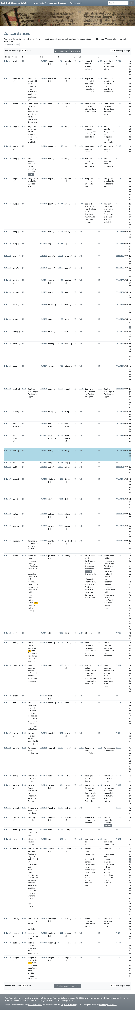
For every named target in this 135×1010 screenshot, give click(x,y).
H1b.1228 (7, 499)
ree (130, 492)
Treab (30, 808)
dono (112, 555)
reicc (29, 736)
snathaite (31, 548)
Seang (106, 178)
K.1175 (60, 78)
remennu (34, 587)
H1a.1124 (43, 319)
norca (106, 921)
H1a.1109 (43, 61)
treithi (106, 605)
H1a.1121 (43, 280)
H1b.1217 (7, 331)
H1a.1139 (43, 541)
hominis (31, 670)
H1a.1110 (43, 78)
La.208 (81, 642)
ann (130, 297)
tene (30, 820)
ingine (33, 854)
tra (37, 584)
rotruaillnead (109, 854)
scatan (16, 526)
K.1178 (60, 146)
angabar (31, 161)
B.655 (24, 703)
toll (130, 548)
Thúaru (92, 796)
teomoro (88, 859)
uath (131, 616)
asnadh (107, 869)
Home (35, 3)
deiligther (108, 582)
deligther (31, 584)
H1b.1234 (7, 642)
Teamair (107, 849)
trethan (31, 600)
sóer (87, 206)
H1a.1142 (43, 642)
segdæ (15, 61)
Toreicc (31, 733)
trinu (93, 798)
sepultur (31, 81)
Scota (30, 391)
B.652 (24, 642)
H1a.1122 (43, 292)
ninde (34, 710)
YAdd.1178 (120, 292)
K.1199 (60, 467)
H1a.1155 (43, 918)
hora (35, 832)
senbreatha (108, 166)
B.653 (24, 665)
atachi (34, 729)
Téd (29, 839)
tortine (31, 658)
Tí (86, 633)
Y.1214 (118, 933)
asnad (87, 869)
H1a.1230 (43, 696)
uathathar (32, 574)
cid (34, 106)
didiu (94, 574)
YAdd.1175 (120, 256)
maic (30, 859)
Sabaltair (32, 78)
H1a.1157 (43, 943)
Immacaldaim (90, 793)
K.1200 (60, 479)
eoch (35, 114)
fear (105, 139)
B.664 (24, 839)
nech (131, 484)
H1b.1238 (7, 733)
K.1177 (60, 126)
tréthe (30, 608)
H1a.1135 (43, 479)
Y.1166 (118, 78)
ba (37, 877)
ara (112, 66)
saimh (15, 103)
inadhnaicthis (109, 91)
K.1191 (60, 343)
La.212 (81, 748)
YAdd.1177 (120, 280)
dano (93, 555)
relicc (30, 89)
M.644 (100, 555)
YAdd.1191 (120, 479)
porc (87, 750)
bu (32, 122)
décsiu (30, 883)
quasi (34, 748)
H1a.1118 (43, 244)
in (85, 796)
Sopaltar (107, 78)
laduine (31, 676)
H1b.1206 (7, 158)
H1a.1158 (43, 957)
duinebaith (32, 91)
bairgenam (108, 656)
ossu (87, 137)
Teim (30, 918)
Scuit (30, 389)
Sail (130, 467)
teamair (107, 877)
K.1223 (60, 957)
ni (85, 673)
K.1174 (60, 61)
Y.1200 (118, 642)
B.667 (24, 933)
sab (14, 231)
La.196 (81, 178)
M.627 (100, 389)
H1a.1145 (43, 703)
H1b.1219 (7, 366)
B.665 (24, 849)
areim (92, 584)
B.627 (24, 541)
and (29, 867)
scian (50, 366)
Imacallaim (32, 796)
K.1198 (60, 463)
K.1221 (60, 933)
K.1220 (60, 918)
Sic (130, 499)
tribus (33, 813)
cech (93, 103)
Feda (91, 184)
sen (14, 158)
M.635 (100, 103)
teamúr (31, 875)
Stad (131, 319)
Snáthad (31, 541)
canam (30, 726)
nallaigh (109, 142)
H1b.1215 (7, 304)
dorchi (30, 929)
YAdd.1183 (120, 366)
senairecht (32, 171)
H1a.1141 (43, 633)
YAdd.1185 (120, 411)
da (90, 109)
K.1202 (60, 514)
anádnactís (32, 97)
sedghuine (108, 137)
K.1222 (60, 943)
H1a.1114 (43, 158)
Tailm (30, 943)
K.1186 (60, 280)
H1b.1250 (7, 957)
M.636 (100, 126)
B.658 (24, 748)
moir (105, 186)
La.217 (81, 849)
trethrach (107, 801)
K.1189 (60, 319)
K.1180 (60, 178)
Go (132, 3)
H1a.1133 (43, 463)
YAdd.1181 (120, 331)
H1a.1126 (43, 343)
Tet (86, 839)
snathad (16, 541)
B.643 (24, 126)
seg (14, 126)
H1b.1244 (7, 829)
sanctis (106, 151)
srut (66, 304)
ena (130, 531)
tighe (131, 914)
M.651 (100, 849)
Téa (29, 854)
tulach (107, 574)
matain (34, 978)
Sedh (106, 126)
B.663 (24, 829)
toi (29, 743)
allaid (87, 129)
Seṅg (87, 178)
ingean (111, 391)
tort (15, 642)
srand (15, 292)
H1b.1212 (7, 268)
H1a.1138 (43, 526)
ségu (30, 139)
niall (29, 950)
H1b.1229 (7, 514)
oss (34, 126)
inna (86, 576)
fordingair (32, 561)
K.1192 (60, 366)
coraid (106, 106)
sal (14, 463)
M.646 (100, 748)
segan (50, 178)
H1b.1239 (7, 748)
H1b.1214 (7, 292)
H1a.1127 (43, 366)
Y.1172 (118, 204)
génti (30, 99)
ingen (35, 391)
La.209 (81, 665)
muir (35, 568)
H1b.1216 (7, 319)
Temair (31, 849)
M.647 (100, 776)
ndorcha (88, 921)
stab (50, 331)
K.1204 (60, 541)
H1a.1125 (43, 331)
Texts (41, 3)
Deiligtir (88, 574)
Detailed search (75, 3)
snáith (30, 546)
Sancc (106, 146)
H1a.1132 (43, 450)
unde (92, 129)
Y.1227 (118, 748)
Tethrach (31, 801)
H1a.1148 (43, 776)
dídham (31, 119)
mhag (30, 885)
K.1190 (60, 331)
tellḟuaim (31, 945)
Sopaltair (89, 78)
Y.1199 (118, 633)
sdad (67, 319)
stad (15, 319)
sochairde (108, 222)
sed (130, 546)
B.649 (24, 158)
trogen (16, 957)
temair (30, 890)
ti (13, 633)
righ (112, 394)
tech (36, 885)
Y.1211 (118, 839)
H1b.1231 (7, 541)
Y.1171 (118, 178)
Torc (30, 748)
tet (14, 839)
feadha (110, 184)
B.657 (24, 733)
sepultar (107, 81)
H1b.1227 (7, 479)
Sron (131, 268)
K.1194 (60, 411)
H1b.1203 (7, 103)
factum (31, 653)
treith (106, 592)
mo (130, 771)
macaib (107, 219)
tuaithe (107, 880)
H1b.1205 (7, 146)
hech (94, 111)
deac (111, 872)
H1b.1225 (7, 463)
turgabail (34, 965)
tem (66, 918)
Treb (131, 808)
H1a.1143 (43, 665)
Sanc (87, 146)
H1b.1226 (7, 467)
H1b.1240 (7, 776)
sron (15, 268)
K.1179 (60, 158)
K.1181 (60, 204)
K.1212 (60, 748)
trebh (15, 808)
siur (14, 450)
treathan (107, 597)
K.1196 (60, 436)
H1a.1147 (43, 748)
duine (94, 109)
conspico (107, 862)
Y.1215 (118, 943)
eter (87, 109)
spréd (30, 936)
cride (30, 729)
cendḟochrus (33, 753)
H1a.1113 (43, 146)
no (105, 111)
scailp (15, 411)
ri (109, 589)
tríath (87, 563)
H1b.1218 (7, 343)
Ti (130, 633)
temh (15, 918)
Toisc (30, 665)
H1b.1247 (7, 918)
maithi (111, 217)
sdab (15, 331)
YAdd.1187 (120, 436)
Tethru (88, 785)
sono (87, 650)
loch (33, 877)
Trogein (31, 957)
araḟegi (88, 66)
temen (87, 926)
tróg (35, 960)
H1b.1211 (7, 256)
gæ (130, 369)
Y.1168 (118, 126)
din (35, 555)
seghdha (107, 181)
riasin (131, 973)
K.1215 (60, 808)
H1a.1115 (43, 178)
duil (105, 184)
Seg (130, 126)
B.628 (24, 103)
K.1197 (60, 450)
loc (90, 867)
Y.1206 (118, 776)
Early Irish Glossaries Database (15, 3)
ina (29, 587)
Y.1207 (118, 785)
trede (30, 558)
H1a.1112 (43, 126)
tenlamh (68, 933)
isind (90, 790)
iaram (108, 673)
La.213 (81, 776)
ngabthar (89, 161)
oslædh (107, 129)
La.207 (81, 633)
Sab (130, 231)
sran (66, 292)
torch (106, 579)
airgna (93, 869)
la (91, 678)
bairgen (31, 645)
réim (87, 592)
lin (110, 158)
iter (29, 109)
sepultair (88, 81)
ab (91, 146)
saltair (15, 514)
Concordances (51, 3)
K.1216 (60, 817)
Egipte (30, 397)
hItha (34, 859)
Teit (105, 839)
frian (131, 258)
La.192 (81, 389)
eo (93, 146)
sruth (15, 304)
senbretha (32, 169)
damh (106, 686)
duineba (107, 89)
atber (34, 678)
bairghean (108, 645)
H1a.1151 (43, 817)
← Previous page (61, 51)
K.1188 (60, 304)
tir (29, 571)
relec (131, 86)
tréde (87, 558)
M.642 (100, 642)
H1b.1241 (7, 785)
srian (15, 256)
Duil (29, 184)
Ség (29, 126)
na (91, 86)
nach (131, 673)
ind (130, 429)
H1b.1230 (7, 526)
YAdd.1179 (120, 304)
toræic (67, 733)
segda (87, 181)
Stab (131, 331)
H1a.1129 (43, 411)
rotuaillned (89, 854)
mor (34, 94)
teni (36, 936)
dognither (32, 741)
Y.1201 (118, 665)
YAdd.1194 (120, 526)
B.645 (24, 389)
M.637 (100, 146)
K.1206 (60, 633)
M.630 (100, 61)
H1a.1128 (43, 389)
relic (105, 86)
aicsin (30, 970)
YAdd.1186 (120, 423)
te (37, 849)
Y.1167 (118, 103)
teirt (15, 829)
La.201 (81, 103)
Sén (29, 158)
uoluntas (31, 668)
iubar (30, 705)
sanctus (88, 151)
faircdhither (108, 214)
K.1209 (60, 555)
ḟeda (33, 184)
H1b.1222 (7, 423)
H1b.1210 (7, 244)
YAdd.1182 (120, 343)
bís (91, 106)
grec (105, 851)
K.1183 (60, 244)
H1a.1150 (43, 808)
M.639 (100, 204)
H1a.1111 (43, 103)
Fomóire (31, 788)
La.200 (81, 78)
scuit (15, 389)
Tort (30, 642)
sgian (15, 366)
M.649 (100, 817)
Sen (86, 158)
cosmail (88, 64)
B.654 (24, 555)
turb (29, 778)
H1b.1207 (7, 178)
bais (34, 705)
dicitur (30, 131)
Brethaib (92, 209)
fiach (106, 114)
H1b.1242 (7, 808)
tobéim (31, 948)
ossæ (131, 139)
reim (93, 597)
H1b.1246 (7, 849)
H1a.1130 (43, 423)
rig (86, 394)
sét (37, 543)
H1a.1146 (43, 733)
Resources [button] (62, 3)
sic (14, 499)
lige (33, 820)
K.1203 (60, 526)
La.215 (81, 817)
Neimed (88, 211)
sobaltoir (17, 78)
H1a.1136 (43, 499)
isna (86, 209)
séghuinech (32, 134)
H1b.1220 (7, 389)
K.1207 (60, 642)
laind (35, 673)
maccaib (88, 219)
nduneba (88, 89)
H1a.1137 (43, 514)
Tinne (30, 703)
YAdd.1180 (120, 319)
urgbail (51, 696)
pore (30, 750)
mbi (130, 718)
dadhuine (31, 111)
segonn (68, 178)
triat (67, 555)
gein (29, 960)
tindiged (31, 708)
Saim (30, 103)
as (93, 673)
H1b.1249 (7, 943)
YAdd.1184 (120, 389)
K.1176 (60, 103)
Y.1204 (118, 733)
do (130, 487)
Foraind (31, 394)
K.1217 (60, 829)
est (29, 84)
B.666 (24, 918)
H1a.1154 (43, 849)
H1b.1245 (7, 839)
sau (14, 204)
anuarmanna (33, 953)
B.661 (24, 808)
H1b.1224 (7, 450)
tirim (131, 507)
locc (130, 890)
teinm (30, 723)
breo (131, 636)
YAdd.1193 (120, 514)
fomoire (110, 788)
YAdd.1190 (120, 467)
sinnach (16, 479)
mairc (87, 217)
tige (29, 903)
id (36, 81)
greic (87, 851)
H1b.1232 (7, 555)
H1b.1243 (7, 817)
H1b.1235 (7, 665)
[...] (14, 64)
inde (35, 129)
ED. (36, 603)
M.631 (100, 178)
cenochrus (109, 750)
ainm (131, 788)
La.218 (81, 918)
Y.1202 (118, 555)
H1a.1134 (43, 467)
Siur (131, 450)
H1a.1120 (43, 268)
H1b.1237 (7, 703)
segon (15, 178)
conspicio (31, 872)
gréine (32, 968)
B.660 (24, 785)
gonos (110, 139)
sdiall (15, 343)
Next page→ (75, 51)
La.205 (81, 204)
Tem (87, 918)
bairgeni (31, 661)
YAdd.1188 (120, 450)
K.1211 (60, 733)
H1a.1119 (43, 256)
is (129, 249)
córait (30, 106)
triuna (33, 798)
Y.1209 (118, 817)
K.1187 (60, 292)
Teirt (30, 829)
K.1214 (60, 785)
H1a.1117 (43, 231)
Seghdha (107, 61)
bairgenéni (89, 656)
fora (131, 399)
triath (15, 555)
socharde (89, 222)
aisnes (30, 738)
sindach (51, 479)
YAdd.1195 (120, 541)
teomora (107, 859)
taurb (87, 778)
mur (131, 854)
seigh (131, 66)
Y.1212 (118, 849)
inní (29, 673)
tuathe (88, 880)
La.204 (81, 158)
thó (33, 736)
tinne (15, 703)
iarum (89, 673)
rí (92, 563)
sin (105, 875)
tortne (106, 653)
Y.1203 (118, 703)
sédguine (92, 131)
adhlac (106, 678)
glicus (106, 69)
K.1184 (60, 256)
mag (131, 91)
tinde (30, 713)
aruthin (31, 973)
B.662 (24, 817)
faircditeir (89, 214)
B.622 (24, 78)
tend (30, 716)
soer (105, 206)
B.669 (24, 957)
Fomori (88, 788)
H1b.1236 (7, 696)
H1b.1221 (7, 411)
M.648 (100, 785)
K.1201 (60, 499)
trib (36, 808)
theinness (31, 718)
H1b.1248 (7, 933)
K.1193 (60, 389)
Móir (87, 186)
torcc (35, 576)
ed (88, 681)
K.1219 (60, 849)
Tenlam (31, 933)
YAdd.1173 (120, 231)
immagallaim (109, 793)
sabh (67, 231)
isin (34, 181)
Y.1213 (118, 918)
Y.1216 (118, 957)
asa (130, 237)
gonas (92, 134)
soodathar (32, 582)
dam (131, 111)
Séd (86, 126)
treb (66, 808)
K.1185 (60, 268)
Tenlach (88, 817)
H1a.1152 (43, 829)
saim (50, 103)
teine (106, 822)
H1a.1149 (43, 785)
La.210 (81, 555)
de (35, 648)
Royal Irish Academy (69, 1004)
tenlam (16, 933)
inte (130, 312)
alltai (30, 142)
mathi (92, 217)
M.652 (100, 918)
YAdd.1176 (120, 268)
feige (131, 69)
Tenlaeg (31, 817)
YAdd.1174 (120, 244)
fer (30, 137)
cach (36, 103)
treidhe (107, 558)
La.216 (81, 839)
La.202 (81, 126)
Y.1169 (118, 146)
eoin (29, 164)
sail (14, 467)
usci (130, 536)
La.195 (81, 61)
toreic (15, 733)
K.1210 (60, 703)
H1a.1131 (43, 436)
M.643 (100, 665)
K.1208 (60, 665)
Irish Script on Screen (108, 1004)
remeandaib (109, 587)
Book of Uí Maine (35, 1004)
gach (112, 103)
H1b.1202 (7, 78)
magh (30, 94)
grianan (31, 896)
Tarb (30, 776)
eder (106, 798)
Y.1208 (118, 808)
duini (94, 678)
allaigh (106, 131)
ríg (35, 394)
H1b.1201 (7, 61)
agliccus (88, 69)
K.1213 (60, 776)
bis (110, 106)
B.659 (24, 776)
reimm (30, 595)
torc (34, 605)
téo (33, 867)
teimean (31, 926)
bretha (91, 166)
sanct (50, 146)
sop (14, 244)
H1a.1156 (43, 933)
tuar (110, 796)
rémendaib (89, 579)
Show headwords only (11, 44)
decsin (87, 872)
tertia (30, 832)
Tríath (87, 555)
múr (29, 851)
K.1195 (60, 423)
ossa (36, 139)
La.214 (81, 785)
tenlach (16, 817)
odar (36, 929)
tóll (35, 546)
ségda (30, 181)
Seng (30, 178)
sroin (131, 300)
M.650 (100, 839)
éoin (87, 164)
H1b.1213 (7, 280)
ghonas (35, 137)
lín (34, 158)
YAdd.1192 (120, 499)
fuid (131, 638)
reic (130, 736)
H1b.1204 (7, 126)
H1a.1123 (43, 304)
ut (90, 206)
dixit (131, 761)
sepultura (32, 86)
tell (130, 945)
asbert (111, 681)
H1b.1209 (7, 231)
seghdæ (68, 61)
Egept (90, 397)
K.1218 (60, 839)
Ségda (87, 61)
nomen (30, 648)
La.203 (81, 146)
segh (50, 126)
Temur (15, 849)
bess (35, 122)
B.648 (24, 178)
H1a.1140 (43, 555)
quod (87, 149)
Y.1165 (118, 61)
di (32, 114)
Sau (86, 204)
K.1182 (60, 231)
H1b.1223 (7, 436)
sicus (131, 504)
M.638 (100, 158)
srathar (16, 280)
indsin (34, 142)
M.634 (100, 78)
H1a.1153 (43, 839)
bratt (91, 633)
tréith (30, 592)
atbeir (91, 681)
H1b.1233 (7, 633)
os (105, 142)
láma (30, 938)
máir (29, 186)
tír (29, 566)
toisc (15, 665)
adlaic (87, 678)
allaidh (30, 129)
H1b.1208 (7, 204)
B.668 (24, 943)
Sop (130, 244)
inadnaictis (89, 91)
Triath (30, 555)
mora (30, 869)
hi (37, 741)
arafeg (106, 66)
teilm (15, 943)
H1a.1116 (43, 204)
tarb (15, 776)
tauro (30, 781)
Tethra (16, 785)
